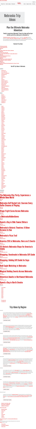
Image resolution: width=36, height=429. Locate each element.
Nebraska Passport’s (15, 394)
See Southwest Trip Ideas (7, 353)
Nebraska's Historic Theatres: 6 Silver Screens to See (15, 228)
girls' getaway (24, 38)
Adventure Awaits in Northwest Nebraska (16, 277)
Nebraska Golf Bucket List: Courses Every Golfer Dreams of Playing (16, 204)
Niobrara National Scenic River (10, 326)
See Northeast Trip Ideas (7, 342)
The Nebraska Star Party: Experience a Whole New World (15, 196)
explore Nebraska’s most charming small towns (21, 396)
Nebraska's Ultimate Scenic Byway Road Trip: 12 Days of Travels (9, 63)
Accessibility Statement (5, 425)
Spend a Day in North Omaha (11, 282)
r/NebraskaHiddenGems (9, 216)
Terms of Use (3, 426)
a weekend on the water (17, 38)
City (0, 104)
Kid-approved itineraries (6, 37)
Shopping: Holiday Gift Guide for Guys (14, 260)
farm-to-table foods (11, 396)
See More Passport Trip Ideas (7, 399)
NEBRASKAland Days (6, 350)
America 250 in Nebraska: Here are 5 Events (17, 241)
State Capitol (17, 370)
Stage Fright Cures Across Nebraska (14, 211)
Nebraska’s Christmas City (24, 363)
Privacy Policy (3, 424)
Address (1, 422)
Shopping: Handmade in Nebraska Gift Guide (17, 254)
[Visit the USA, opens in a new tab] (3, 418)
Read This (1, 199)
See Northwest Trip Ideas (7, 320)
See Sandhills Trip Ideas (7, 331)
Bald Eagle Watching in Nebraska (13, 265)
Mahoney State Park (24, 373)
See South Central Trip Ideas (7, 365)
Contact (2, 415)
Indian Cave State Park (14, 372)
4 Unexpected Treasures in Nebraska (5, 60)
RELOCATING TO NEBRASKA (5, 404)
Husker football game (26, 370)
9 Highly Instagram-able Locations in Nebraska (7, 50)
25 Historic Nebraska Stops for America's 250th (16, 247)
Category (1, 68)
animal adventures (21, 395)
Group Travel (3, 410)
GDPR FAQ (2, 417)
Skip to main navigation (3, 0)
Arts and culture (13, 37)
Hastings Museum (12, 363)
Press (2, 413)
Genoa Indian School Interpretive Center (14, 337)
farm (8, 38)
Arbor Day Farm (8, 373)
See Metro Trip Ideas (6, 389)
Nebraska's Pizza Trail (8, 235)
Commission (3, 414)
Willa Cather (19, 362)
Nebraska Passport (4, 409)
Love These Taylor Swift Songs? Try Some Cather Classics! (8, 53)
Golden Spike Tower (28, 351)
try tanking (17, 328)
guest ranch (11, 38)
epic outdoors (26, 37)
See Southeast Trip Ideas (7, 376)
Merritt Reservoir (11, 327)
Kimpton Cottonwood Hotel (21, 386)
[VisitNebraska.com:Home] (19, 3)
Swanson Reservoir (6, 349)
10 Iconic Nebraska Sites (3, 47)
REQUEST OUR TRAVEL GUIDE (5, 403)
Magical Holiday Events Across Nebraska (16, 271)
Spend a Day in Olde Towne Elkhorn (14, 222)
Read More (1, 48)
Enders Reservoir (12, 349)
